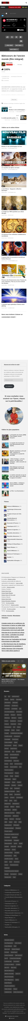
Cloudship (7, 730)
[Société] (5, 558)
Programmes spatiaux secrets (11, 834)
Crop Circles (15, 739)
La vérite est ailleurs (9, 964)
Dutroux (6, 748)
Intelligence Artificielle (10, 791)
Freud (11, 776)
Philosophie (16, 825)
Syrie (10, 861)
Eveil (11, 763)
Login (25, 7)
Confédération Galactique (16, 733)
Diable (15, 742)
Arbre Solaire (18, 943)
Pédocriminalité (8, 840)
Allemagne (15, 702)
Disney (14, 745)
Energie (6, 757)
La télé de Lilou (8, 961)
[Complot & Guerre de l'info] (5, 515)
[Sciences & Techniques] (5, 554)
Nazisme (12, 819)
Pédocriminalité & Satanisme (14, 539)
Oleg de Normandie (9, 976)
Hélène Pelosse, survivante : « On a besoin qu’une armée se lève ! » (13, 680)
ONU (15, 822)
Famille (6, 766)
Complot (6, 733)
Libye (6, 800)
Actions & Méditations (13, 506)
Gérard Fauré (14, 952)
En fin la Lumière (11, 609)
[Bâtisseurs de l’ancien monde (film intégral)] (14, 138)
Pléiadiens (18, 828)
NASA (6, 819)
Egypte (21, 103)
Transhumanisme (14, 865)
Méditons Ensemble (9, 973)
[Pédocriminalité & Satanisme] (5, 540)
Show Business (8, 855)
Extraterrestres (18, 763)
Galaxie (16, 776)
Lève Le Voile (19, 583)
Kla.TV (6, 958)
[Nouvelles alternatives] (5, 533)
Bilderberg (7, 717)
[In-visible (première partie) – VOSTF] (14, 119)
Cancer (6, 721)
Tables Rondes (8, 989)
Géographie (7, 782)
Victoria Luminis (12, 579)
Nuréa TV (18, 973)
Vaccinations (13, 874)
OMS (6, 822)
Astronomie (19, 711)
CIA (14, 727)
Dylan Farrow (14, 748)
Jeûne (11, 794)
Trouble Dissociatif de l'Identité (11, 871)
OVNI (20, 822)
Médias (18, 812)
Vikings (20, 874)
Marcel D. (7, 967)
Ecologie (18, 751)
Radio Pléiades (11, 547)
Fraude (6, 776)
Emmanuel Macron (14, 754)
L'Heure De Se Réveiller (15, 958)
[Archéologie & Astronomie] (5, 511)
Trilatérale (7, 868)
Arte (15, 946)
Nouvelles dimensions (13, 536)
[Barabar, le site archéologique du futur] (14, 111)
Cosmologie (7, 739)
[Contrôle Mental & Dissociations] (5, 519)
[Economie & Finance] (5, 523)
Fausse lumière (13, 766)
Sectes (13, 849)
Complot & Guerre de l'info (14, 513)
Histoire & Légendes (12, 529)
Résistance (7, 849)
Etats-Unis (16, 760)
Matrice (12, 806)
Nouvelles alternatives (13, 533)
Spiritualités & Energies (13, 560)
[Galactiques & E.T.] (5, 527)
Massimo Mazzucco (9, 970)
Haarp (13, 782)
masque (6, 806)
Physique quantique (9, 828)
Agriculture (18, 699)
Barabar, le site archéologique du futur (12, 146)
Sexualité (17, 852)
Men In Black (7, 809)
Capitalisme (13, 721)
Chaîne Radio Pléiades (7, 593)
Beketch (19, 714)
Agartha (12, 699)
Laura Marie (16, 961)
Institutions (17, 788)
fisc (20, 766)
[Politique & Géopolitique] (5, 544)
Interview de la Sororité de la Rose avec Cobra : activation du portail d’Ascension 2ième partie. (13, 635)
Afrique (6, 699)
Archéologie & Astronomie (16, 76)
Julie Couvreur (18, 955)
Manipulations (16, 803)
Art (20, 708)
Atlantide (7, 714)
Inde (24, 103)
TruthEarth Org (8, 992)
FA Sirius (7, 952)
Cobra (13, 730)
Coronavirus (17, 736)
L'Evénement (19, 797)
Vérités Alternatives (18, 992)
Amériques (6, 103)
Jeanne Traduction (9, 955)
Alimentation (7, 702)
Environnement (8, 760)
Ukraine (6, 874)
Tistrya (15, 989)
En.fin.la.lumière (10, 611)
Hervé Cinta (9, 62)
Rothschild (13, 846)
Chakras (7, 724)
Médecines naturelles (9, 812)
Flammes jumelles (9, 770)
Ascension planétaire (9, 711)
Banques (13, 714)
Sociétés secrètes (9, 858)
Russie (19, 846)
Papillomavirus (8, 825)
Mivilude (14, 809)
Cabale (19, 717)
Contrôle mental (8, 736)
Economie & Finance (13, 523)
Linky (10, 800)
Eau (13, 751)
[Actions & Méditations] (5, 507)
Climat (18, 727)
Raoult (20, 843)
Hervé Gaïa (22, 607)
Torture (6, 865)
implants (20, 785)
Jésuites (12, 797)
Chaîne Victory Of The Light (8, 595)
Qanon (15, 843)
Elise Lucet (7, 949)
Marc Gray (13, 967)
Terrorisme (16, 861)
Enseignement (13, 757)
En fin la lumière (10, 603)
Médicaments (8, 816)
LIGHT (3, 13)
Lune (15, 800)
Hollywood (7, 785)
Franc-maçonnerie (9, 773)
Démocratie (7, 751)
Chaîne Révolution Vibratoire (9, 601)
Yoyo (14, 877)
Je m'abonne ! (9, 386)
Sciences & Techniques (13, 554)
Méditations (15, 816)
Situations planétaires (9, 986)
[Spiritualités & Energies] (5, 561)
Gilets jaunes (7, 779)
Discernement (8, 745)
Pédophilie (16, 840)
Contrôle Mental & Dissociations (13, 897)
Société (9, 557)
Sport (6, 861)
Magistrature (7, 803)
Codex (18, 730)
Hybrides (14, 785)
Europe (6, 763)
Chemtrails (13, 724)
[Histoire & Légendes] (5, 530)
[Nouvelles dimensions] (5, 537)
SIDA (15, 855)
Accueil (12, 1018)
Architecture (16, 103)
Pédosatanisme (8, 843)
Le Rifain (18, 964)
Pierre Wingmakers (9, 979)
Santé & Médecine (12, 550)
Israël (6, 794)
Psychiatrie (7, 837)
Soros (16, 858)
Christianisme (8, 727)
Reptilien (7, 846)
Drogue (20, 745)
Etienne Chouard (15, 949)
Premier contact (8, 831)
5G (5, 696)
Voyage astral (8, 877)
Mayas (17, 806)
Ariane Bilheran (8, 946)
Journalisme (17, 794)
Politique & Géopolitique (14, 544)
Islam (18, 791)
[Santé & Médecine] (5, 551)
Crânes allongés (8, 742)
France (16, 773)
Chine (19, 724)
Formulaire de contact (12, 1016)
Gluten (14, 779)
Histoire (19, 782)
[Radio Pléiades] (5, 548)
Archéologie (11, 103)
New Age (18, 819)
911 (9, 696)
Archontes (7, 708)
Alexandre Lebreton (9, 940)
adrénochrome (15, 696)
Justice (6, 797)
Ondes (10, 822)
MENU (3, 7)
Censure (20, 721)
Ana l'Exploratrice (9, 943)
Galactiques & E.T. (12, 526)
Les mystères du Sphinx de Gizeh (10, 167)
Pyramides (14, 837)
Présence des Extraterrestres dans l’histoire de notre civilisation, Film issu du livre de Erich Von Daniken (14, 281)
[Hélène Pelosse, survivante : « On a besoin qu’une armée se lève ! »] (14, 671)
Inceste (6, 788)
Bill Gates (14, 717)
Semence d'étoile (8, 852)
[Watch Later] (20, 37)
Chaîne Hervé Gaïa (6, 591)
